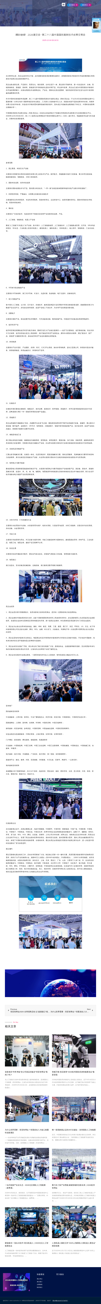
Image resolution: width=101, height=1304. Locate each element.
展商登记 (50, 983)
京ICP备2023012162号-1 (60, 1300)
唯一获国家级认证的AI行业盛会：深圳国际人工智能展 (74, 1130)
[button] (63, 4)
